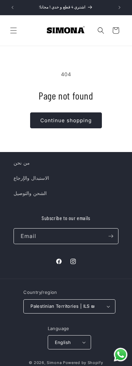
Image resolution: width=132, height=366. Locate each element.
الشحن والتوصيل (30, 193)
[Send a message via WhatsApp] (121, 355)
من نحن (22, 163)
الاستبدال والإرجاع (31, 178)
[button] (13, 30)
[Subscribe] (110, 236)
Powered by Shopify (83, 362)
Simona (54, 362)
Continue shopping (66, 120)
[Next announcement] (119, 7)
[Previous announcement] (12, 7)
